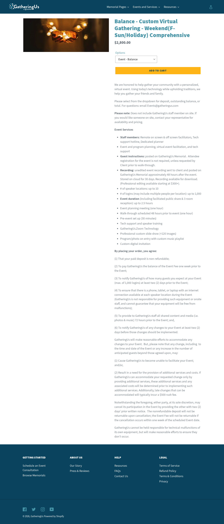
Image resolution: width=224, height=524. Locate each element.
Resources (120, 465)
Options (120, 53)
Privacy (163, 481)
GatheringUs (37, 516)
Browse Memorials (34, 475)
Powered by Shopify (54, 516)
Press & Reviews (79, 471)
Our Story (76, 465)
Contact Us (121, 476)
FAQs (117, 471)
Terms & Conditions (171, 476)
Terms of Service (169, 465)
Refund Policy (167, 471)
